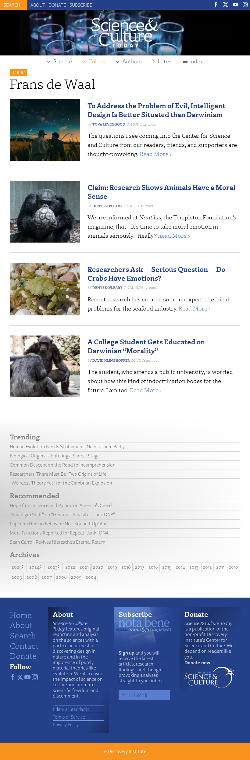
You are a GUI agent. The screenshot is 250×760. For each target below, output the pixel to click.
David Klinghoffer (111, 360)
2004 (91, 577)
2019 (112, 567)
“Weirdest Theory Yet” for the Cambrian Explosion (61, 483)
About (37, 5)
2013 (193, 567)
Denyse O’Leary (107, 206)
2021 (84, 567)
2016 (153, 567)
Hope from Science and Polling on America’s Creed (61, 505)
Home (21, 614)
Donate (57, 5)
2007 (46, 577)
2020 (98, 567)
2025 (17, 567)
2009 (17, 577)
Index (196, 61)
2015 (166, 567)
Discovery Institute (127, 751)
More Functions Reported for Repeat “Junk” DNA (59, 533)
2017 (139, 567)
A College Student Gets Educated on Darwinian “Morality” (146, 346)
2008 (32, 577)
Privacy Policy (66, 724)
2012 (207, 567)
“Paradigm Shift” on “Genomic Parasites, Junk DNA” (62, 514)
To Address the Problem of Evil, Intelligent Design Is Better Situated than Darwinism (156, 110)
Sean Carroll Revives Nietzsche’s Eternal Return (57, 542)
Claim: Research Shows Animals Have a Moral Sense (161, 191)
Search (23, 635)
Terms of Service (69, 716)
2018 (126, 567)
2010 (233, 567)
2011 (220, 567)
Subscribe (81, 5)
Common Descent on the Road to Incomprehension (63, 465)
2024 (34, 567)
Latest (165, 61)
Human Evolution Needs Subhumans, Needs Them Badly (67, 446)
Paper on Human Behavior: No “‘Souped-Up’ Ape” (59, 524)
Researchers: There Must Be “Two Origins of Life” (59, 474)
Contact (24, 645)
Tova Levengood (108, 124)
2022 (70, 567)
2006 (61, 577)
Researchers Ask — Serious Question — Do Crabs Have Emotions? (156, 273)
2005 (76, 577)
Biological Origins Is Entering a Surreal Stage (55, 456)
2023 (53, 567)
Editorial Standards (71, 709)
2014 (180, 567)
